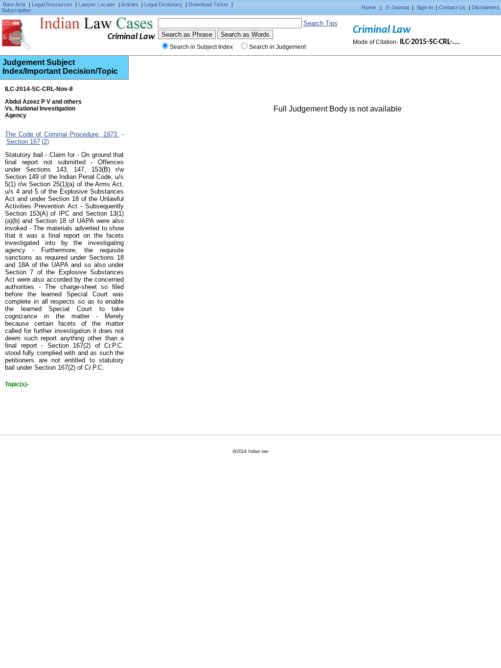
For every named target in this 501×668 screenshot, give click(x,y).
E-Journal (397, 7)
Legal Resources (52, 4)
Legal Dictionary (163, 4)
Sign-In (424, 7)
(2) (45, 141)
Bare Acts (14, 4)
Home (369, 7)
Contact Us (452, 7)
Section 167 (23, 141)
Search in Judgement (277, 47)
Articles (129, 4)
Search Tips (320, 23)
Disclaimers (486, 7)
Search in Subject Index (201, 47)
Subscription (16, 10)
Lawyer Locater (96, 4)
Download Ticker (208, 4)
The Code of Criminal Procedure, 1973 (62, 134)
